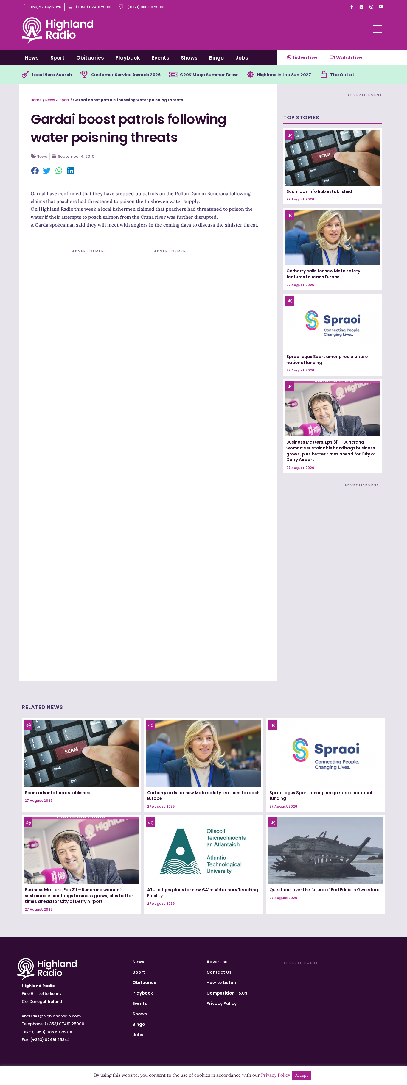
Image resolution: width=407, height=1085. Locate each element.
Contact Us (219, 972)
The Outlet (342, 75)
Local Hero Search (52, 75)
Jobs (241, 58)
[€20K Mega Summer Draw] (173, 74)
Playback (128, 58)
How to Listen (221, 983)
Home (36, 99)
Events (160, 58)
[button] (35, 171)
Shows (189, 58)
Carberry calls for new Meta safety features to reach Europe (323, 274)
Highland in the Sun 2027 (284, 75)
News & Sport (57, 99)
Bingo (216, 58)
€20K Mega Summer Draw (209, 75)
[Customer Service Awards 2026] (84, 74)
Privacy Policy (221, 1003)
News (32, 58)
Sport (57, 58)
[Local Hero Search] (25, 74)
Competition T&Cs (226, 993)
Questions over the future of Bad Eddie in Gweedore (324, 890)
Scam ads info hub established (319, 191)
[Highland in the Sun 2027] (250, 74)
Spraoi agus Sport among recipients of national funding (328, 360)
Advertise (217, 962)
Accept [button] (301, 1075)
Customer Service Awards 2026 (126, 75)
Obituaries (90, 58)
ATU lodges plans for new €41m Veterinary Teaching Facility (202, 893)
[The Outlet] (323, 74)
